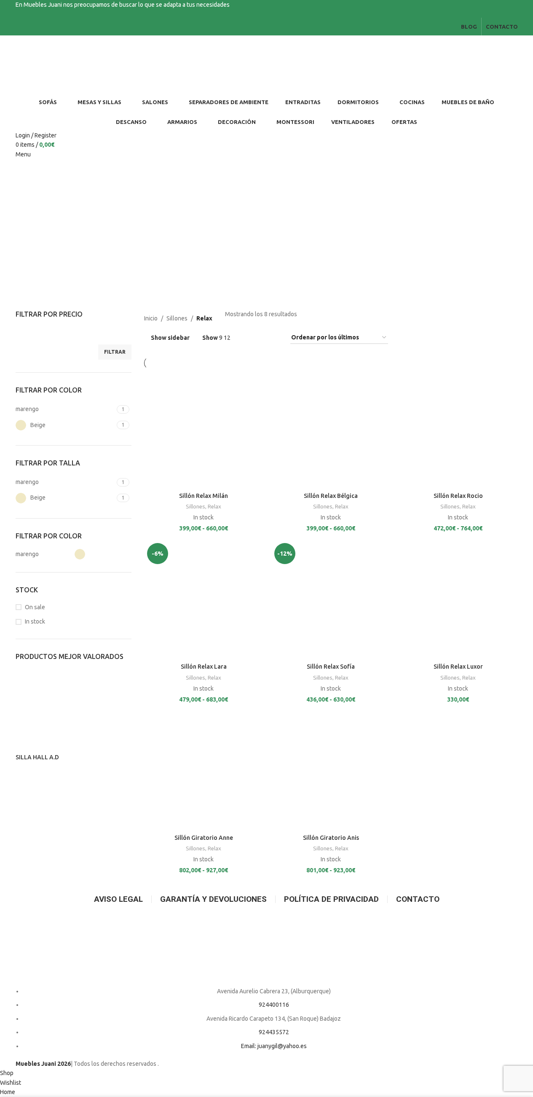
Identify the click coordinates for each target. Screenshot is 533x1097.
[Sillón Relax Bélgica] (330, 428)
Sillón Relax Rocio (458, 495)
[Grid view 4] (274, 338)
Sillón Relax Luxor (458, 666)
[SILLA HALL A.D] (74, 710)
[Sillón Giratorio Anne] (203, 770)
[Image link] (267, 947)
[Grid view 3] (261, 338)
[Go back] (47, 249)
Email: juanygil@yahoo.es (274, 1046)
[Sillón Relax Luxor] (458, 599)
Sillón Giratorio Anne (203, 837)
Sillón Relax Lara (204, 666)
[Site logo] (62, 63)
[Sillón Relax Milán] (203, 428)
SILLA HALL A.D (37, 757)
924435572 (274, 1032)
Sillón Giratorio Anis (331, 837)
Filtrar (115, 352)
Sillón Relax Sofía (331, 666)
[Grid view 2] (247, 338)
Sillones (176, 318)
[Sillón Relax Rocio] (458, 428)
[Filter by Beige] (102, 554)
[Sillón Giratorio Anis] (330, 770)
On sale (35, 607)
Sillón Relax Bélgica (331, 495)
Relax (214, 506)
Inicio (151, 318)
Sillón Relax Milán (203, 495)
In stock (35, 621)
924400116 (274, 1004)
